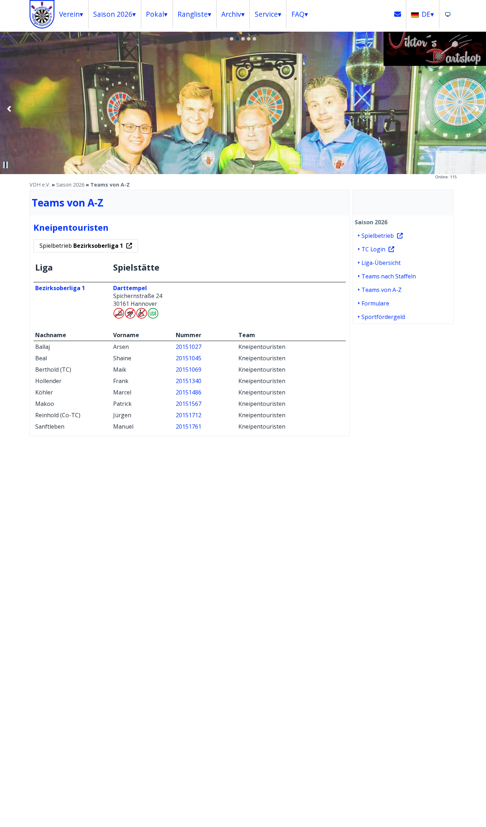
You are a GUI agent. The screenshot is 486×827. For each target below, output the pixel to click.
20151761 (188, 426)
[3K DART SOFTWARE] (435, 64)
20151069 (188, 369)
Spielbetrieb (81, 246)
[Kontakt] (398, 14)
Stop (5, 165)
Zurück (9, 108)
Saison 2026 (70, 184)
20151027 (188, 347)
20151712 (188, 415)
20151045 (188, 358)
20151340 (188, 381)
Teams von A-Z (110, 184)
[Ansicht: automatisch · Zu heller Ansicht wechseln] (447, 14)
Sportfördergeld (383, 317)
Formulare (375, 303)
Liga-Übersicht (381, 263)
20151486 (188, 392)
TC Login (373, 249)
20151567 (188, 404)
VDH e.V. (40, 184)
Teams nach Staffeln (388, 276)
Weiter (476, 108)
